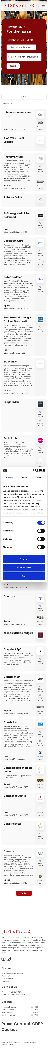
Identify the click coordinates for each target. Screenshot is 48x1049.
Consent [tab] (9, 477)
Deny (24, 576)
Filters (22, 96)
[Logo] (19, 6)
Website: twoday (7, 1044)
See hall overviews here (21, 47)
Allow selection (24, 568)
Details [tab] (24, 477)
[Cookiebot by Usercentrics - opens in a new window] (34, 470)
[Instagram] (9, 960)
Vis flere (24, 893)
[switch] (41, 531)
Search (13, 66)
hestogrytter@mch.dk (16, 994)
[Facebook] (3, 960)
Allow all (24, 559)
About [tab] (39, 477)
